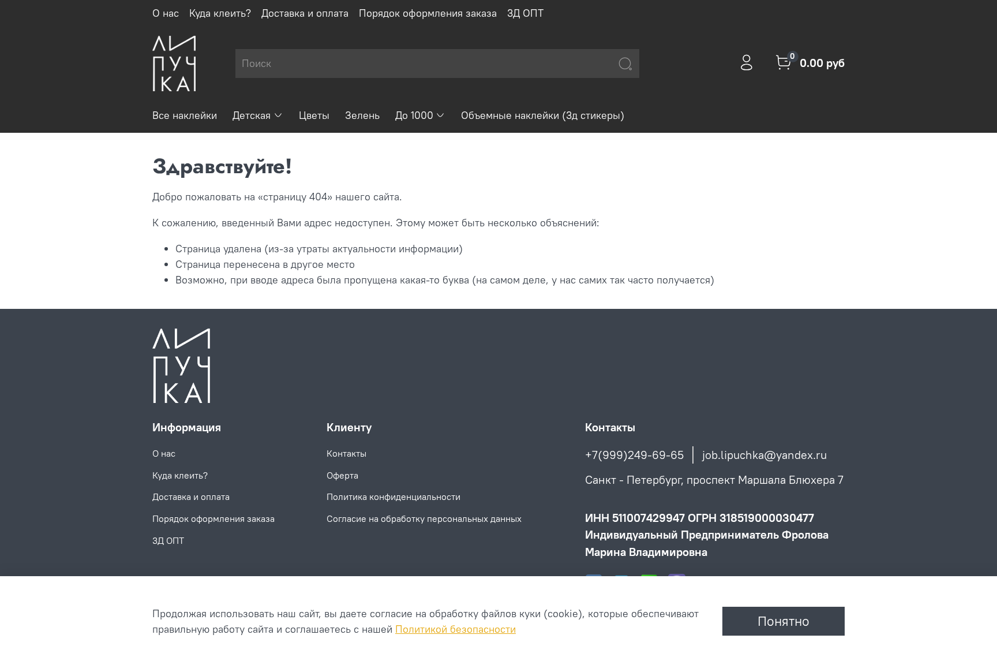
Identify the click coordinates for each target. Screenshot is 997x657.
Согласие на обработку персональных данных (424, 518)
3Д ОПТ (525, 13)
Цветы (314, 115)
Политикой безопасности (455, 629)
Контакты (346, 453)
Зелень (362, 115)
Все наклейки (184, 115)
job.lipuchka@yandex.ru (764, 454)
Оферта (342, 475)
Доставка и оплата (304, 13)
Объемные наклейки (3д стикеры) (542, 115)
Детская (252, 115)
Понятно (783, 621)
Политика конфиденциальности (393, 496)
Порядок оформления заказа (428, 13)
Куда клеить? (220, 13)
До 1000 (414, 115)
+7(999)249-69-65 (634, 454)
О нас (165, 13)
